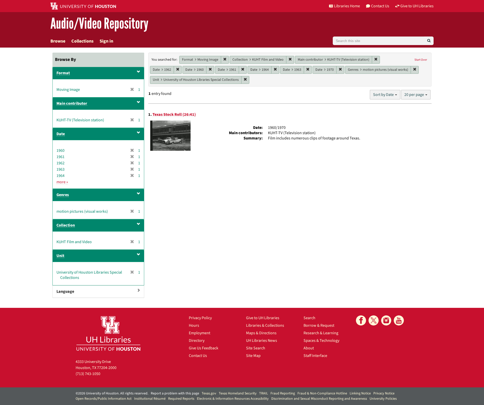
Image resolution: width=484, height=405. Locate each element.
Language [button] (65, 291)
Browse (57, 41)
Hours (194, 325)
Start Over (420, 60)
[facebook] (361, 320)
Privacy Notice (384, 393)
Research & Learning (321, 333)
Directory (196, 340)
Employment (199, 333)
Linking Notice (360, 393)
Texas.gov (209, 393)
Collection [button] (65, 225)
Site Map (253, 355)
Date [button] (60, 134)
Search (309, 318)
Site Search (255, 348)
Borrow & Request (319, 325)
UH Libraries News (261, 340)
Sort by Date (384, 94)
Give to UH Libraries (262, 318)
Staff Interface (315, 355)
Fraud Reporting (282, 393)
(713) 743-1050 (88, 374)
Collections (82, 41)
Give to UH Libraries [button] (417, 6)
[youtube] (399, 320)
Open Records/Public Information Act (104, 398)
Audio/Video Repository (99, 24)
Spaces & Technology (321, 340)
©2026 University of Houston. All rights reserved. (112, 393)
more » (62, 182)
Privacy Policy (200, 318)
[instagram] (386, 320)
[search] (429, 40)
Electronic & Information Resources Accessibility (233, 398)
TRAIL (263, 393)
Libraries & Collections (265, 325)
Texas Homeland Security (238, 393)
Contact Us (198, 355)
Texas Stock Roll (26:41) (174, 114)
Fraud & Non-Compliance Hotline (322, 393)
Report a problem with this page (175, 393)
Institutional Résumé (150, 398)
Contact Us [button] (380, 6)
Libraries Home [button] (347, 6)
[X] (374, 320)
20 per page (414, 94)
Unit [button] (60, 256)
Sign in (106, 41)
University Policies (383, 398)
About (309, 348)
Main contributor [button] (71, 103)
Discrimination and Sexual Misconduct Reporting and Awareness (319, 398)
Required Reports (181, 398)
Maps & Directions (261, 333)
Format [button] (63, 73)
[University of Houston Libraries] (108, 333)
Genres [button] (62, 195)
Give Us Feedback (203, 348)
